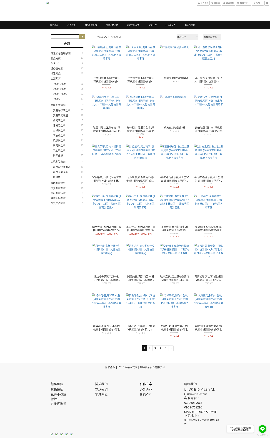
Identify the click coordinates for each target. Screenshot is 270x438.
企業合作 (152, 24)
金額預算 (56, 78)
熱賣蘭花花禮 (58, 188)
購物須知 (57, 389)
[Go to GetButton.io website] (263, 435)
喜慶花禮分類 (58, 105)
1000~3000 (59, 83)
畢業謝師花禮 (58, 198)
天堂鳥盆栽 (59, 150)
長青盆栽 (58, 155)
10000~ (57, 98)
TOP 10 (55, 63)
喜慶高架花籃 (60, 115)
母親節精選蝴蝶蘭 (61, 53)
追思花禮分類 (58, 161)
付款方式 (57, 399)
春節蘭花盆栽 (58, 183)
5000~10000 (60, 93)
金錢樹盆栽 (59, 130)
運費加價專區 (58, 203)
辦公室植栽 (57, 68)
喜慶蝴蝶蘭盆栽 (61, 110)
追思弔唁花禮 (133, 24)
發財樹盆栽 (59, 140)
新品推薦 (56, 58)
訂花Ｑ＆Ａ (171, 24)
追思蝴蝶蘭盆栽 (61, 167)
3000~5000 (59, 88)
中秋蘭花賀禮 (58, 193)
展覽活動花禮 (112, 24)
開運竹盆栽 (59, 125)
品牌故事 (72, 24)
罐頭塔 (56, 177)
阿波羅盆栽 (59, 135)
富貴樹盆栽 (59, 145)
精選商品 (54, 24)
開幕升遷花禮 (91, 24)
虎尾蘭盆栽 (59, 120)
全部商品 (102, 36)
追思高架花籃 (60, 172)
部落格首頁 (190, 24)
